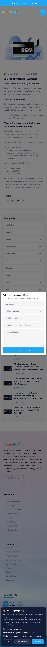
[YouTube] (36, 3)
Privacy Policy (7, 625)
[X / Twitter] (26, 3)
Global (15, 3)
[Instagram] (32, 3)
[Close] (43, 296)
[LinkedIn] (29, 3)
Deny (8, 642)
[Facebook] (22, 3)
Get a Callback (23, 350)
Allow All (38, 642)
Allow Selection (22, 642)
